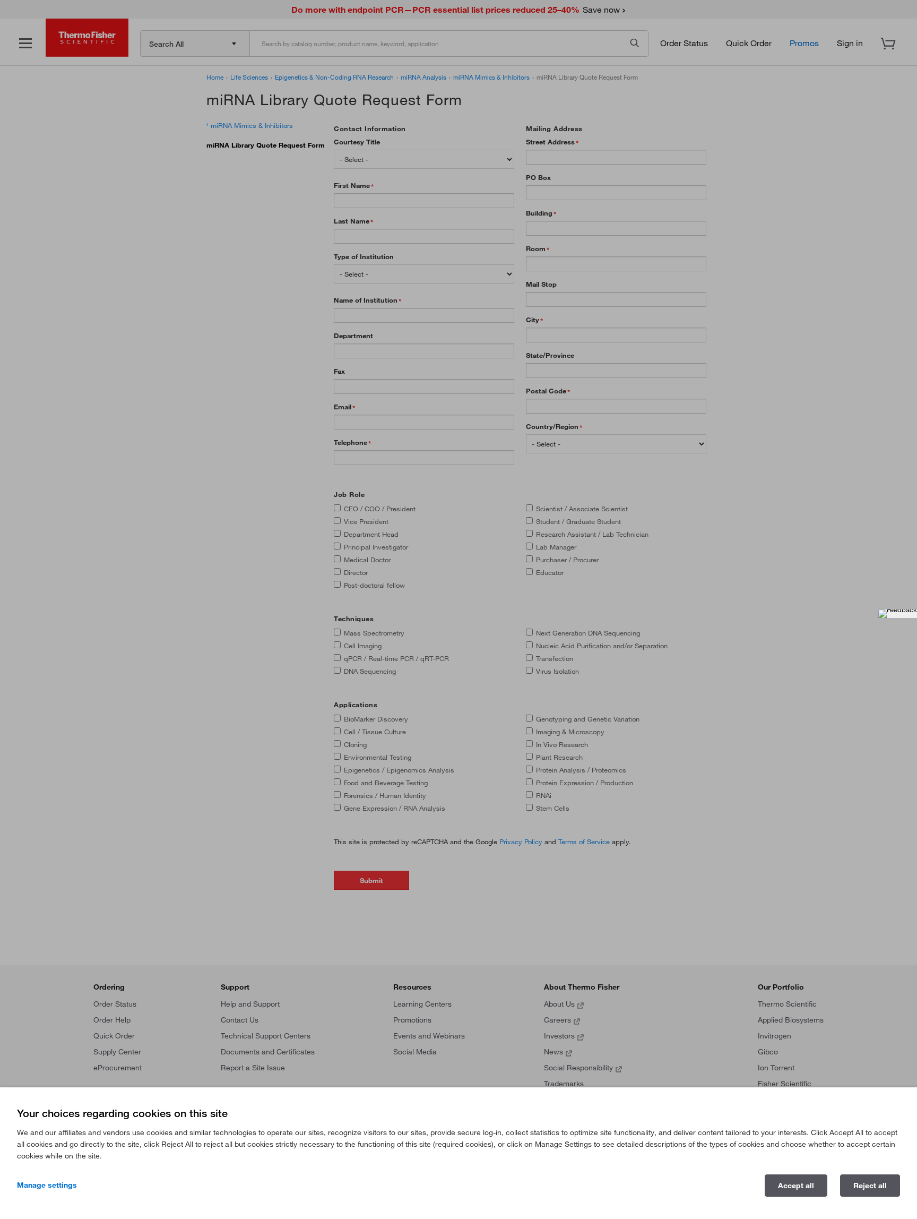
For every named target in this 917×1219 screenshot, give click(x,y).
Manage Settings (47, 1185)
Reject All (870, 1185)
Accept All (796, 1185)
